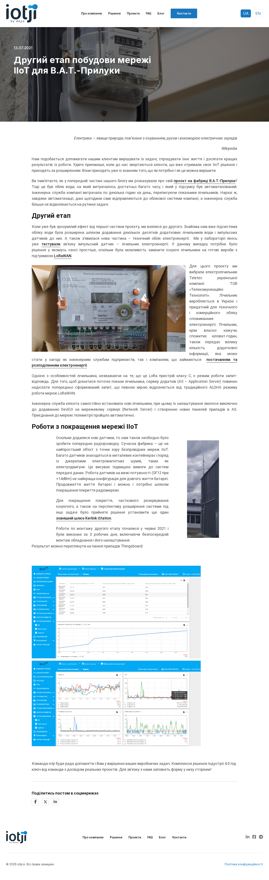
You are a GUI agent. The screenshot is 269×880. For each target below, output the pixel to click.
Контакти (184, 13)
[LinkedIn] (55, 801)
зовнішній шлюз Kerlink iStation (83, 518)
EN (258, 13)
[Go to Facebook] (254, 837)
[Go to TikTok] (261, 837)
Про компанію (91, 13)
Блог (161, 13)
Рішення (114, 13)
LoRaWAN (62, 256)
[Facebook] (35, 801)
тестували (51, 244)
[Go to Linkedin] (247, 837)
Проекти (133, 13)
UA (246, 13)
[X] (45, 801)
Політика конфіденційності (244, 864)
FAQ (148, 13)
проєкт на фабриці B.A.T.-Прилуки (204, 181)
